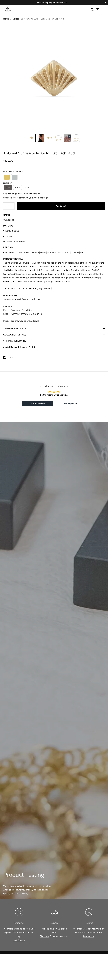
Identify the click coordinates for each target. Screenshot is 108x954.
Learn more (19, 940)
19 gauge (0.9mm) (43, 288)
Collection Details (14, 334)
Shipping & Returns (14, 340)
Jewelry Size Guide (14, 328)
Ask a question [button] (70, 403)
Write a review (37, 403)
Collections (18, 19)
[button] (32, 138)
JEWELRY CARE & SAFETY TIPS (19, 347)
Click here (44, 936)
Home (6, 19)
